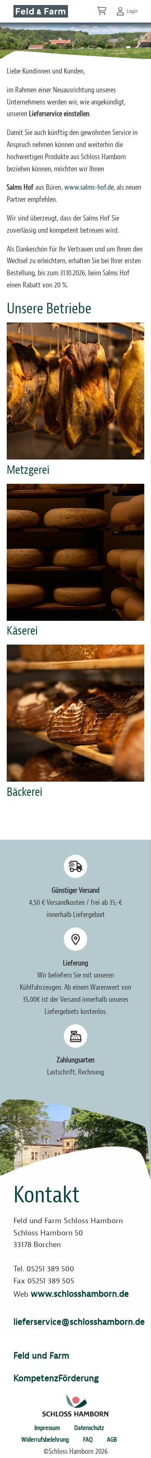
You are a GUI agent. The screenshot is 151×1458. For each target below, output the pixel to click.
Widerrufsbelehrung (45, 1439)
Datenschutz (89, 1428)
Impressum (47, 1428)
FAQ (88, 1439)
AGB (112, 1439)
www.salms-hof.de (89, 187)
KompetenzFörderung (56, 1378)
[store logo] (40, 11)
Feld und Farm (41, 1355)
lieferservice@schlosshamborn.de (79, 1321)
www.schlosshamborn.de (80, 1293)
